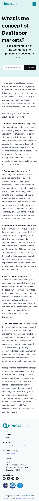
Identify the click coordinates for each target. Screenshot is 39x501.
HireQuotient (25, 496)
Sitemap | (7, 498)
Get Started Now (30, 67)
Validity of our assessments (25, 498)
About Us (6, 437)
